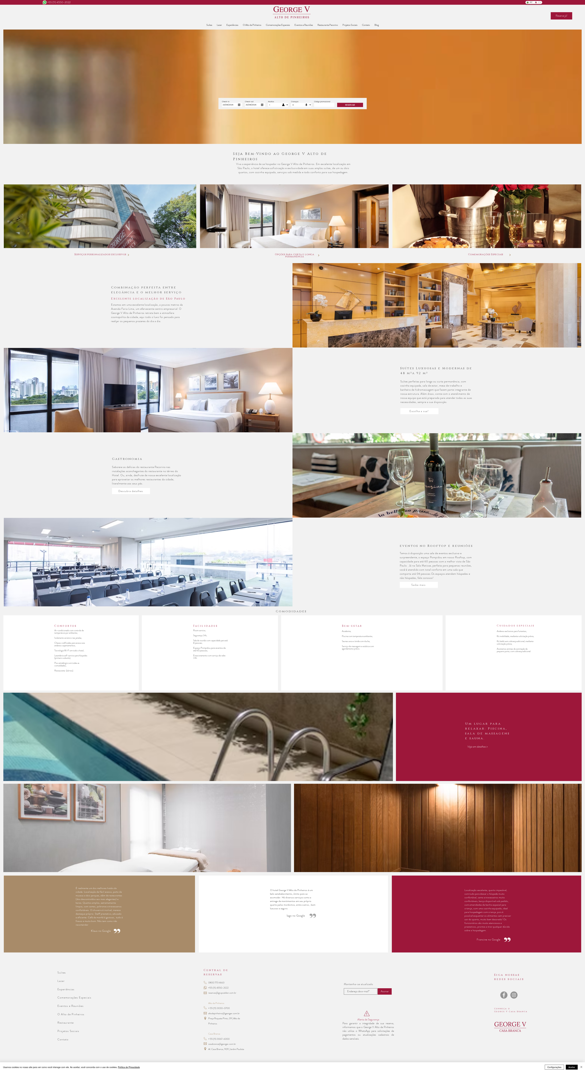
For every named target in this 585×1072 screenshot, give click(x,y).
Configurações (554, 1067)
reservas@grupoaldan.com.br (222, 992)
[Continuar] (128, 255)
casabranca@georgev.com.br (222, 1044)
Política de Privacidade (129, 1067)
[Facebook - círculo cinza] (503, 995)
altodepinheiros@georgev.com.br (224, 1013)
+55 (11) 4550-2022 (59, 2)
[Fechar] (581, 1067)
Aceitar (571, 1067)
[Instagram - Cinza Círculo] (514, 995)
